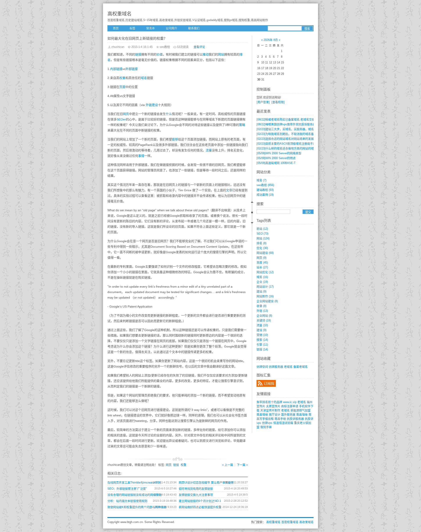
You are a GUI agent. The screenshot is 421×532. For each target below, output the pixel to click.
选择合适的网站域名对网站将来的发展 (285, 138)
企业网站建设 (267, 301)
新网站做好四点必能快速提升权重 (200, 507)
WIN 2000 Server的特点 (276, 158)
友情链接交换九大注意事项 (196, 494)
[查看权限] (278, 102)
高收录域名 (306, 522)
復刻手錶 (266, 427)
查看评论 (199, 46)
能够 (175, 139)
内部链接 (116, 69)
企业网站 (264, 315)
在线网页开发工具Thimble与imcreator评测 (134, 482)
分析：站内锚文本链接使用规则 (127, 501)
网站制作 (265, 296)
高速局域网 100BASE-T (276, 163)
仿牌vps (267, 423)
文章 (229, 190)
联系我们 (194, 28)
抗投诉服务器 (295, 418)
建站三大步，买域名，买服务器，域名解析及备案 (292, 129)
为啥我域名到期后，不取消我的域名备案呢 (288, 134)
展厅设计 (274, 414)
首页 (116, 28)
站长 (262, 267)
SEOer (121, 119)
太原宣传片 (273, 406)
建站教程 (265, 190)
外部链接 (131, 69)
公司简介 (171, 28)
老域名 (288, 366)
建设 (261, 330)
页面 (122, 87)
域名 (144, 78)
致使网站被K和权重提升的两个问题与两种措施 (136, 507)
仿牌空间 (262, 366)
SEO (262, 233)
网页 (126, 114)
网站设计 (265, 286)
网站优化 (265, 272)
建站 (261, 291)
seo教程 (265, 185)
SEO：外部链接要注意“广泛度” (127, 488)
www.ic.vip (289, 402)
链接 (138, 54)
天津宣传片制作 (270, 410)
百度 (262, 262)
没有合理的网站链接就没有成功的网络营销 (134, 494)
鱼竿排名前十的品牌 (269, 402)
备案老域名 (300, 366)
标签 (132, 28)
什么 (169, 114)
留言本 (150, 28)
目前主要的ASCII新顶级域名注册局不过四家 (289, 143)
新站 (262, 228)
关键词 (264, 320)
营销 (262, 335)
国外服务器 (288, 414)
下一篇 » (242, 464)
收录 (261, 306)
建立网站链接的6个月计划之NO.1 (200, 501)
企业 (262, 281)
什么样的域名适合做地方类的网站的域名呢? (289, 148)
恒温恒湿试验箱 (283, 423)
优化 (262, 248)
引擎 (262, 344)
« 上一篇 (227, 464)
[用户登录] (263, 102)
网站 (221, 54)
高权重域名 (119, 13)
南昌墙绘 (262, 414)
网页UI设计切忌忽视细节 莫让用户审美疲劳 (206, 482)
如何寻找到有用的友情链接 (196, 488)
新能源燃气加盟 (300, 410)
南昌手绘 (280, 418)
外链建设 (152, 105)
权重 (122, 78)
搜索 (262, 339)
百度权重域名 (289, 522)
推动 (206, 54)
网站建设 (265, 252)
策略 (242, 125)
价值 (160, 54)
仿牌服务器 (276, 366)
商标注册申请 (289, 406)
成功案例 (265, 194)
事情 (141, 156)
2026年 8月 (271, 39)
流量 (209, 150)
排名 (261, 243)
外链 (262, 310)
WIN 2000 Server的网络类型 (279, 153)
